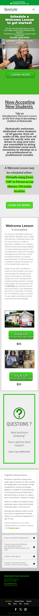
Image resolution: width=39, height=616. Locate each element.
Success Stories (19, 601)
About (15, 604)
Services (29, 601)
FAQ (20, 604)
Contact (26, 604)
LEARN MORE (20, 74)
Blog (9, 604)
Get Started (8, 601)
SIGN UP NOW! (19, 205)
